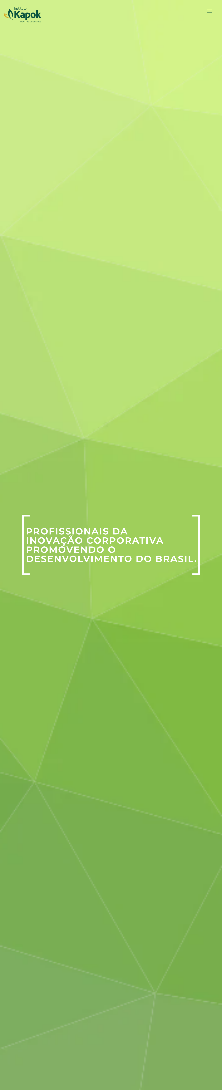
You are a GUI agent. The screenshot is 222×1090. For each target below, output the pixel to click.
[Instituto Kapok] (22, 15)
